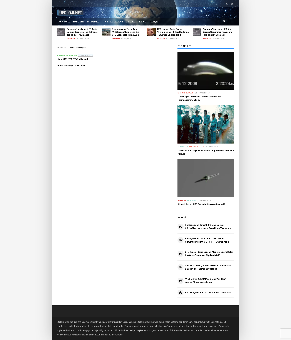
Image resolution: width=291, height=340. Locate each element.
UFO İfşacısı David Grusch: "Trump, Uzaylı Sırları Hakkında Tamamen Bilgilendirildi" (209, 254)
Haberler (78, 22)
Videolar (131, 22)
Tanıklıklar (93, 22)
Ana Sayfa (64, 22)
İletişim (154, 22)
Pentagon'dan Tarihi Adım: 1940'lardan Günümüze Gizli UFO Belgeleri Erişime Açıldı (207, 240)
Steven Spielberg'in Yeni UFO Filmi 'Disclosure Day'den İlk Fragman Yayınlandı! (208, 267)
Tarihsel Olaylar (113, 22)
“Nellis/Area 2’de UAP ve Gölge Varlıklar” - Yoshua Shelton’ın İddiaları (206, 281)
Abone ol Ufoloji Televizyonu (71, 65)
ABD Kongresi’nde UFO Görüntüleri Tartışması (208, 292)
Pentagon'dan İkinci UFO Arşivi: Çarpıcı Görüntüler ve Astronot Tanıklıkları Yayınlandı (208, 227)
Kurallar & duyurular (67, 55)
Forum (143, 22)
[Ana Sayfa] (70, 12)
